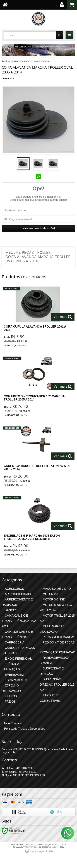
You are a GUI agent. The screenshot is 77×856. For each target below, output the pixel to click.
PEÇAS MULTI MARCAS (59, 637)
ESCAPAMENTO (16, 680)
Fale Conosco (13, 723)
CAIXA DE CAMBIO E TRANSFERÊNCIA (30, 61)
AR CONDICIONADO (18, 594)
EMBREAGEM (14, 674)
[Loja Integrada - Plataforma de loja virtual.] (38, 851)
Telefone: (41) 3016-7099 (18, 768)
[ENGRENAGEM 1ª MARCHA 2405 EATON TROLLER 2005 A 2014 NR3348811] (37, 527)
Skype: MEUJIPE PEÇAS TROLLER (24, 775)
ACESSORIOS (14, 588)
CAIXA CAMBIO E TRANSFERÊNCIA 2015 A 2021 (19, 621)
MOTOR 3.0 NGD (54, 599)
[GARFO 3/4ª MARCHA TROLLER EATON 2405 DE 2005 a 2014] (37, 457)
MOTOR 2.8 (50, 594)
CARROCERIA (14, 642)
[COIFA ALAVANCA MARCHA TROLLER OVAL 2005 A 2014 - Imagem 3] (53, 163)
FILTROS (11, 696)
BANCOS (11, 610)
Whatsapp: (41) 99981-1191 (20, 771)
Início (7, 61)
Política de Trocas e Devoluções (24, 728)
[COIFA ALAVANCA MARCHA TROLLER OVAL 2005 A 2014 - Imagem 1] (23, 163)
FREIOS (10, 701)
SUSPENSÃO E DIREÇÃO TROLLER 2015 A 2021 (57, 685)
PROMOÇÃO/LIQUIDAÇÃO (57, 652)
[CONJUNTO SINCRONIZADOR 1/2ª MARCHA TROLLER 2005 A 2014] (37, 387)
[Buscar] (59, 35)
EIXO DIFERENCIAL (18, 658)
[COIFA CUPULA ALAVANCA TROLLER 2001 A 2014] (37, 318)
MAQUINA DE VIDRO (57, 588)
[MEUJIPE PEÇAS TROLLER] (38, 19)
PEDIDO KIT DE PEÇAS (59, 642)
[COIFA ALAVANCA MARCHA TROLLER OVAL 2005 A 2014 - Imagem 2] (38, 163)
